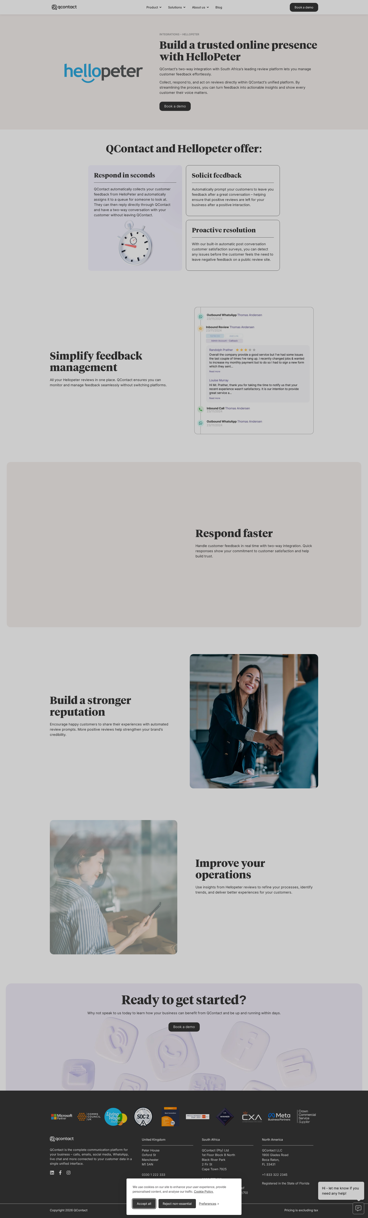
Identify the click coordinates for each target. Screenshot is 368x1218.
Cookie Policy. (204, 1191)
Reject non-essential (177, 1204)
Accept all (144, 1204)
